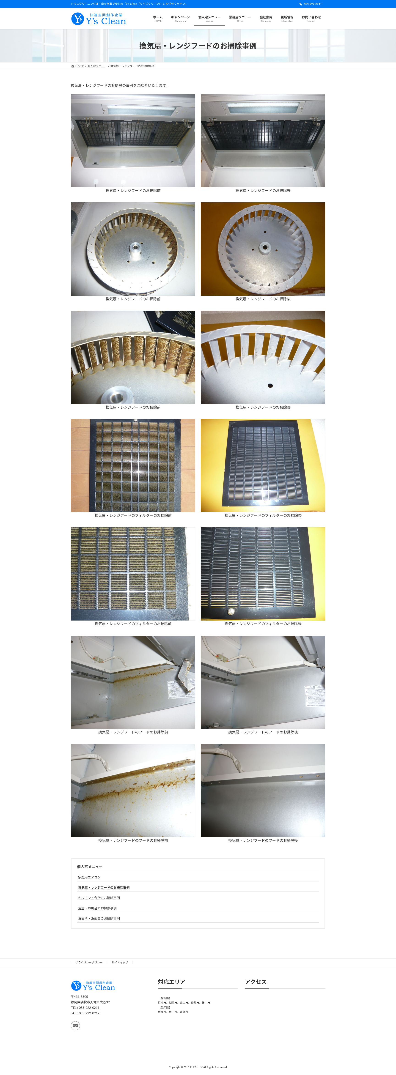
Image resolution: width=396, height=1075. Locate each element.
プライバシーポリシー (89, 962)
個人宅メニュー (90, 866)
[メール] (75, 1025)
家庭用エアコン (89, 877)
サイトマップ (120, 962)
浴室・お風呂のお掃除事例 (97, 908)
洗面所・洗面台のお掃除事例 (99, 918)
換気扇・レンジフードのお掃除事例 (103, 887)
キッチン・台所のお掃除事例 (99, 898)
